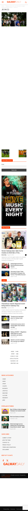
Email (3, 164)
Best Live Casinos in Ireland (17, 416)
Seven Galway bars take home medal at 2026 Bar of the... (12, 252)
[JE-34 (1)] (14, 26)
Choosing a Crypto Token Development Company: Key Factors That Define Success (18, 273)
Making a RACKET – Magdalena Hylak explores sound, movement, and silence (18, 333)
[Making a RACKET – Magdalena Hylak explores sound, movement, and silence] (5, 334)
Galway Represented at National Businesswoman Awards (17, 265)
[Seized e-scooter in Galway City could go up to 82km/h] (5, 342)
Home (3, 6)
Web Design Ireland (6, 476)
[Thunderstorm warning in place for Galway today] (5, 318)
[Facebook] (3, 460)
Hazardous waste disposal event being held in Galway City (13, 305)
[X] (7, 460)
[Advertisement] (14, 87)
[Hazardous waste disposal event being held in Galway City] (14, 293)
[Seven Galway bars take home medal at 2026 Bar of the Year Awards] (14, 240)
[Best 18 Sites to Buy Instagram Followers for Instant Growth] (5, 411)
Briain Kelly (4, 254)
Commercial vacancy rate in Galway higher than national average (18, 325)
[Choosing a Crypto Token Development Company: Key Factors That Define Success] (5, 273)
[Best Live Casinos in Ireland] (5, 418)
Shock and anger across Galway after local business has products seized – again (17, 425)
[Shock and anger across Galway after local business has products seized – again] (5, 425)
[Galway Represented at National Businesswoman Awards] (5, 265)
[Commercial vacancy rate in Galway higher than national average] (5, 326)
